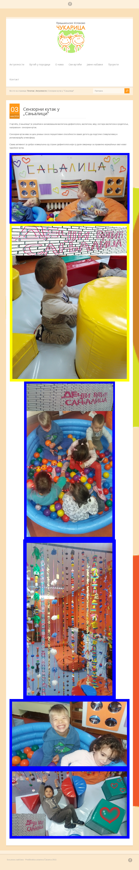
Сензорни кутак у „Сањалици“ (41, 111)
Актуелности (16, 64)
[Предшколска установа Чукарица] (71, 52)
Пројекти (113, 64)
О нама (59, 64)
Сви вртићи (75, 64)
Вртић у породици (39, 64)
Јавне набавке (95, 64)
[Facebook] (70, 4)
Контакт (14, 79)
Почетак (30, 91)
